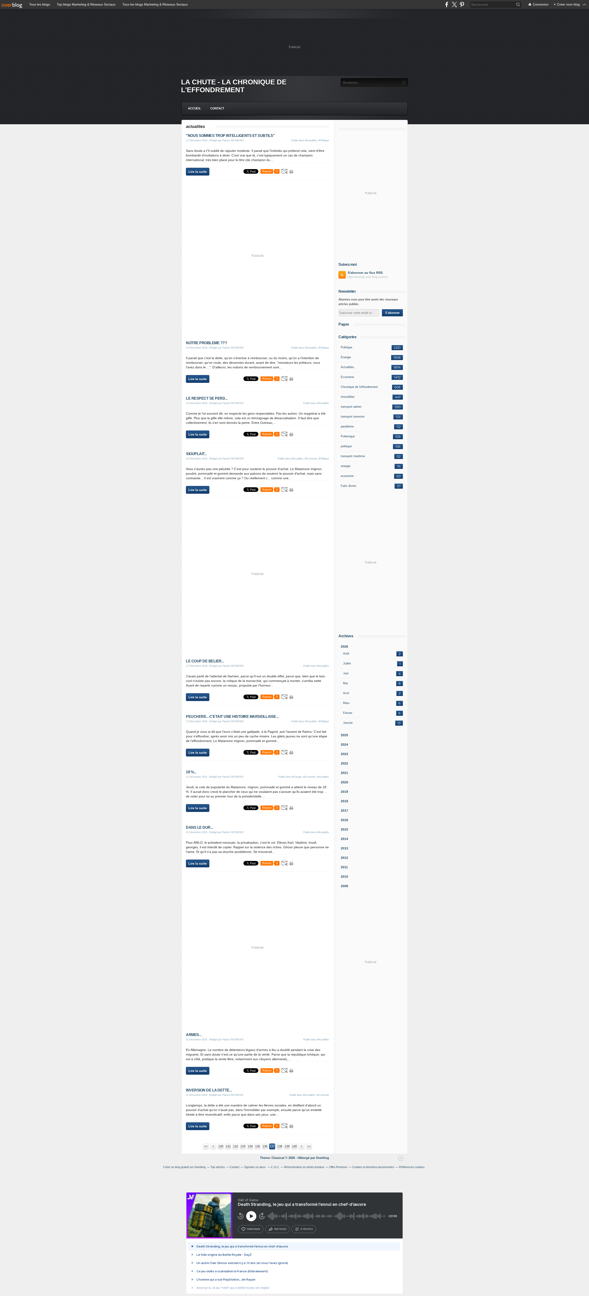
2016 (344, 820)
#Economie (311, 458)
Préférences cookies (411, 1167)
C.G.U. (275, 1167)
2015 (344, 829)
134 (250, 1146)
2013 (344, 848)
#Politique (323, 140)
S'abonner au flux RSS (365, 272)
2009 (344, 886)
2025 (344, 735)
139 (287, 1146)
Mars (346, 703)
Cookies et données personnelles (373, 1167)
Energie (346, 357)
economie (347, 476)
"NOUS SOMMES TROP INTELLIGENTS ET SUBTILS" (230, 136)
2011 (344, 867)
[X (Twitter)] (454, 4)
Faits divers (348, 486)
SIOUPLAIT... (196, 454)
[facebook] (447, 4)
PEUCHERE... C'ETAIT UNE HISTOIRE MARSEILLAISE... (232, 717)
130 (220, 1146)
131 (228, 1146)
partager (280, 1229)
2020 (344, 782)
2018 (344, 801)
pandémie (347, 426)
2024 (344, 744)
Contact (217, 108)
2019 (344, 792)
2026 (344, 646)
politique (346, 446)
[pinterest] (462, 4)
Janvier (348, 722)
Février (347, 713)
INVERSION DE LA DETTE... (209, 1090)
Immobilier (348, 396)
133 (242, 1146)
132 (235, 1146)
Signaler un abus (255, 1167)
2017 (344, 810)
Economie (347, 377)
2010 (344, 876)
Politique (346, 347)
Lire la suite (197, 171)
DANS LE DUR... (199, 827)
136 (265, 1146)
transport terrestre (352, 416)
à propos (306, 1229)
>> (309, 1146)
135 (257, 1146)
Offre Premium (338, 1167)
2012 (344, 858)
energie (345, 466)
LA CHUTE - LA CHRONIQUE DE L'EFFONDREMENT (233, 86)
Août (346, 653)
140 (294, 1146)
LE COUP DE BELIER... (205, 661)
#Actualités (311, 140)
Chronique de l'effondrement (359, 387)
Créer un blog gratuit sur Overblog (184, 1167)
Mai (345, 683)
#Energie (297, 776)
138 (279, 1146)
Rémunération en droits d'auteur (304, 1167)
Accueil (194, 108)
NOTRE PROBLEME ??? (206, 343)
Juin (346, 673)
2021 (344, 773)
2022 (344, 763)
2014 (344, 839)
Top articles (218, 1167)
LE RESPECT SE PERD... (207, 398)
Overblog (322, 1158)
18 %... (191, 772)
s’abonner (253, 1229)
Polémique (348, 436)
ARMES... (193, 1035)
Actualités (347, 367)
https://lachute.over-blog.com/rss (368, 277)
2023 (344, 754)
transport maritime (353, 456)
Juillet (347, 663)
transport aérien (351, 406)
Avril (346, 693)
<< (206, 1146)
